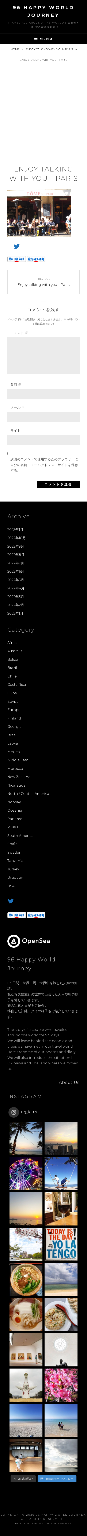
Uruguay (15, 878)
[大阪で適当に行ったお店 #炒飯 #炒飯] (61, 1314)
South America (20, 836)
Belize (12, 660)
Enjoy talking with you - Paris (50, 49)
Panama (14, 819)
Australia (15, 651)
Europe (13, 710)
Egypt (12, 702)
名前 (15, 384)
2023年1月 (15, 530)
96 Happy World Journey (61, 1514)
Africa (12, 643)
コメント (19, 333)
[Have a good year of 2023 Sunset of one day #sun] (61, 1138)
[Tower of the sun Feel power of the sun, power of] (26, 1385)
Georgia (14, 727)
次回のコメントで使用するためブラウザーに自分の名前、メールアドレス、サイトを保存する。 (44, 464)
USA (11, 886)
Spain (12, 844)
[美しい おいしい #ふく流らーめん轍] (26, 1314)
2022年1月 (15, 613)
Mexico (13, 752)
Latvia (12, 743)
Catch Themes (58, 1523)
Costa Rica (16, 685)
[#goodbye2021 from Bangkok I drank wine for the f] (61, 1208)
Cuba (12, 693)
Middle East (17, 760)
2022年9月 (15, 546)
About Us (69, 1082)
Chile (12, 676)
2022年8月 (15, 555)
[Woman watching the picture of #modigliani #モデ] (26, 1349)
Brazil (12, 668)
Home (15, 49)
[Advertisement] (43, 111)
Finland (14, 718)
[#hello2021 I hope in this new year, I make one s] (26, 1420)
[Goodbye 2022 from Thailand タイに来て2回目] (26, 1173)
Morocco (15, 769)
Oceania (14, 810)
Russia (13, 827)
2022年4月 (15, 588)
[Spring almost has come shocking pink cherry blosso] (61, 1385)
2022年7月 (15, 563)
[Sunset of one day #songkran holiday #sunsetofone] (26, 1138)
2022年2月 (15, 605)
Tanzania (15, 861)
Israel (12, 735)
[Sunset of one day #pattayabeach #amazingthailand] (26, 1208)
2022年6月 (15, 571)
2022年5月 (15, 580)
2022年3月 (15, 597)
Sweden (14, 852)
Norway (14, 802)
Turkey (13, 869)
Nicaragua (16, 785)
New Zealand (19, 777)
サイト (15, 431)
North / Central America (28, 794)
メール (17, 407)
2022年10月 (16, 538)
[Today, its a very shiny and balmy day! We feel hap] (61, 1420)
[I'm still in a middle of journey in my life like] (61, 1279)
